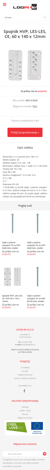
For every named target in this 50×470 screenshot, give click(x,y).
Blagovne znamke (25, 417)
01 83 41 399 (27, 342)
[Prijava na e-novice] (44, 454)
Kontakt (25, 371)
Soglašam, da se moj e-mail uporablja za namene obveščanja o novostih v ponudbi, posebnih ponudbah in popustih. (24, 462)
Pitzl (35, 106)
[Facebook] (25, 391)
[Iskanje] (44, 17)
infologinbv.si (28, 344)
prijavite (42, 91)
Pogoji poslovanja (25, 374)
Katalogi (25, 407)
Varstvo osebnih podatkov (25, 378)
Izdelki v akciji (25, 410)
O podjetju (25, 367)
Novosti (25, 414)
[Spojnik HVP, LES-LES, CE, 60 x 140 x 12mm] (25, 65)
